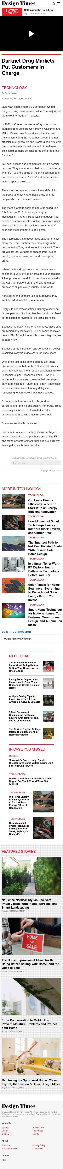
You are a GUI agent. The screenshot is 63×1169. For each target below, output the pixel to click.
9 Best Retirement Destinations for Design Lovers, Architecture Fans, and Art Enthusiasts (24, 716)
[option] (42, 12)
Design (13, 755)
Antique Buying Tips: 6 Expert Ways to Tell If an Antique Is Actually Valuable (24, 698)
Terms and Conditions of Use (48, 1114)
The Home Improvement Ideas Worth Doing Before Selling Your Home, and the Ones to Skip (24, 667)
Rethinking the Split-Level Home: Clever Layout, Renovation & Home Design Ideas (31, 1082)
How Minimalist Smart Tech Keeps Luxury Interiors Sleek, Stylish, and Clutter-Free (44, 527)
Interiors (5, 1133)
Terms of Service (9, 1148)
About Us (6, 1145)
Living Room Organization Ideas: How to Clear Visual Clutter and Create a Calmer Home (24, 683)
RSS (4, 1159)
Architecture (38, 1127)
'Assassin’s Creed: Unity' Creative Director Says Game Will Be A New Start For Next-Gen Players (31, 762)
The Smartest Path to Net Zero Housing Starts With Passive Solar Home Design (45, 548)
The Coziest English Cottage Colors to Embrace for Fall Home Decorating (25, 731)
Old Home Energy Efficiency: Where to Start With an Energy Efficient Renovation (42, 506)
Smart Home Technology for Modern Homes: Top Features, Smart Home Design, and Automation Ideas (45, 617)
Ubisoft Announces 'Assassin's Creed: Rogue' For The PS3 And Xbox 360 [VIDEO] (30, 781)
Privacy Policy (11, 1116)
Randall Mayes (11, 93)
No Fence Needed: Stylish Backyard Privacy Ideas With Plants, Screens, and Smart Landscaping (29, 903)
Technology (14, 87)
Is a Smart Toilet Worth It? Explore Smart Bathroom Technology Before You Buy (44, 569)
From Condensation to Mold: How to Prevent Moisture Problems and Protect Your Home (29, 1024)
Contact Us (38, 1148)
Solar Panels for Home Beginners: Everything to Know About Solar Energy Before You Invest (44, 592)
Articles (5, 1127)
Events (36, 1133)
